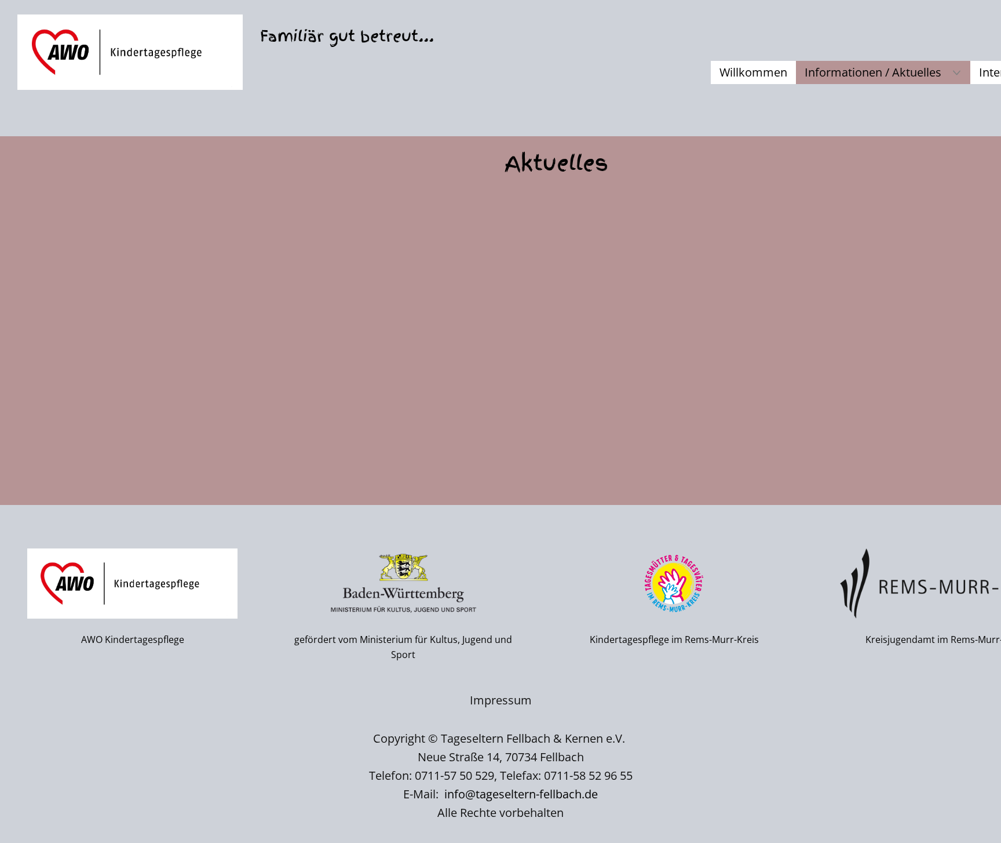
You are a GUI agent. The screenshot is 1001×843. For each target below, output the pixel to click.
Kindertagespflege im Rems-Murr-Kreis (674, 639)
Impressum (501, 700)
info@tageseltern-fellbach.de (521, 794)
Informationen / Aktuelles (873, 72)
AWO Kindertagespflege (132, 639)
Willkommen (753, 72)
